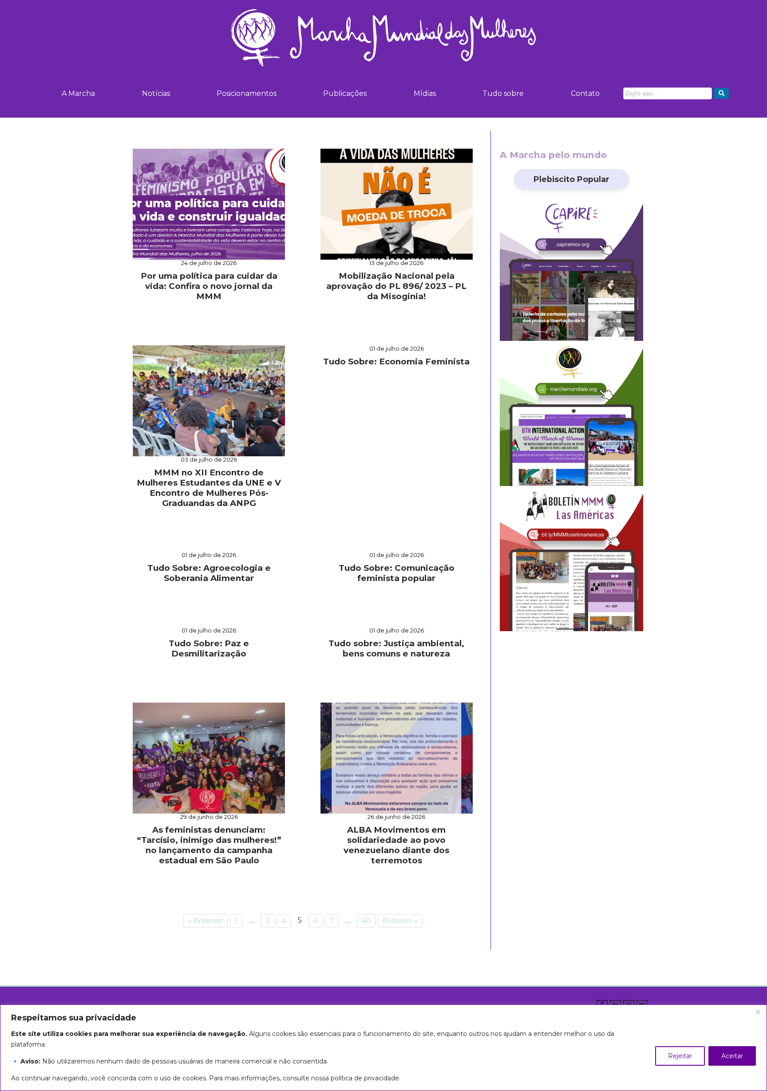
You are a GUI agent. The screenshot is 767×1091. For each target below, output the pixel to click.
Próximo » (400, 921)
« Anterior (205, 921)
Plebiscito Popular (571, 179)
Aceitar (732, 1056)
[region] (383, 1047)
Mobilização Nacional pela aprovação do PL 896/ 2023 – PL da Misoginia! (396, 286)
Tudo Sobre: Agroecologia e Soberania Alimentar (209, 573)
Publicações (345, 93)
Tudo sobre (503, 93)
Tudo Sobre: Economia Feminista (396, 361)
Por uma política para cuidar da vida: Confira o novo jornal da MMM (209, 286)
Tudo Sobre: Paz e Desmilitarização (209, 648)
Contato (585, 93)
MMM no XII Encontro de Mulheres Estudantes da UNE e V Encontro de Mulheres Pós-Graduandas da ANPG (209, 487)
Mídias (425, 93)
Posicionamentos (247, 93)
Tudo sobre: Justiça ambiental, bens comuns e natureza (396, 648)
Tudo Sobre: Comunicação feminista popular (397, 573)
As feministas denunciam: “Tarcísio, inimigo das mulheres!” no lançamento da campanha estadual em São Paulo (209, 845)
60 (366, 921)
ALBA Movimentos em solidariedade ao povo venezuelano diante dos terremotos (396, 845)
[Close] (757, 1012)
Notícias (156, 93)
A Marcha (78, 93)
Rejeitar (680, 1056)
